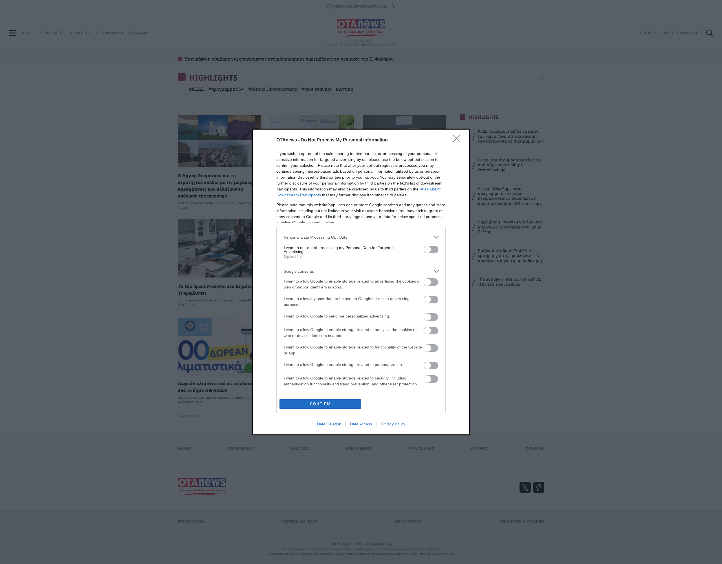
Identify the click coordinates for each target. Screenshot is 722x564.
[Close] (458, 140)
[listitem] (361, 237)
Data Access (361, 424)
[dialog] (361, 282)
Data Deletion (329, 424)
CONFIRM (320, 404)
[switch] (431, 249)
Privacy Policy (393, 424)
